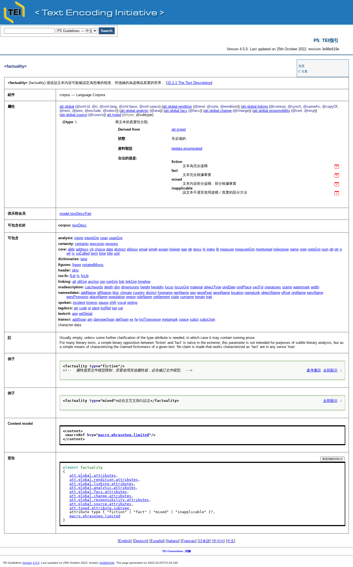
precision (97, 244)
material (196, 287)
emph (153, 249)
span (104, 238)
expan (163, 249)
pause (103, 302)
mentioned (264, 249)
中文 (230, 541)
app (75, 314)
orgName (299, 293)
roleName (144, 297)
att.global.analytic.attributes (102, 488)
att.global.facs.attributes (98, 492)
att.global (67, 106)
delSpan (122, 319)
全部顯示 (330, 370)
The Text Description (189, 83)
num (325, 249)
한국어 (218, 541)
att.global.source (74, 115)
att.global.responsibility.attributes (109, 500)
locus (169, 287)
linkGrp (131, 281)
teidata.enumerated (187, 148)
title (110, 253)
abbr (71, 249)
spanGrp (115, 238)
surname (187, 297)
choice (100, 249)
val (120, 308)
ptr (337, 249)
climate (126, 293)
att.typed (114, 115)
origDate (229, 287)
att (76, 308)
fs (78, 276)
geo (193, 293)
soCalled (83, 253)
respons (111, 244)
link (121, 281)
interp (78, 238)
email (143, 249)
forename (165, 293)
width (315, 287)
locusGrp (182, 287)
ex (131, 319)
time (102, 253)
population (117, 297)
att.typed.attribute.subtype (99, 508)
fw (136, 319)
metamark (170, 319)
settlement (161, 297)
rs (73, 253)
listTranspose (150, 319)
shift (112, 302)
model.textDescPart (75, 214)
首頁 (301, 66)
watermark (301, 287)
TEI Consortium (172, 551)
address (82, 249)
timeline (144, 281)
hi (204, 249)
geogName (221, 293)
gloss (197, 249)
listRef (106, 308)
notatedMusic (93, 265)
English (125, 541)
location (237, 293)
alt (74, 281)
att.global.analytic (135, 111)
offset (285, 293)
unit (117, 253)
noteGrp (314, 249)
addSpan (79, 319)
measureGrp (245, 249)
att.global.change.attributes (100, 496)
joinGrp (112, 281)
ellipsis (132, 249)
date (109, 249)
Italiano (172, 541)
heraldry (157, 287)
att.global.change (218, 111)
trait (209, 297)
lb (217, 249)
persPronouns (77, 297)
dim (117, 287)
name (294, 249)
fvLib (85, 276)
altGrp (82, 281)
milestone (281, 249)
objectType (212, 287)
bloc (116, 293)
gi (89, 308)
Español (157, 541)
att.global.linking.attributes (101, 484)
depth (108, 287)
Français (189, 541)
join (102, 281)
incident (79, 302)
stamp (287, 287)
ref (68, 253)
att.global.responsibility (271, 111)
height (145, 287)
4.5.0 (36, 562)
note (303, 249)
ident (96, 308)
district (151, 293)
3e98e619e (107, 562)
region (131, 297)
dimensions (130, 287)
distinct (120, 249)
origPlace (244, 287)
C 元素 (302, 71)
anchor (93, 281)
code (83, 308)
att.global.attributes (92, 475)
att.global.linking (255, 106)
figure (76, 265)
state (175, 297)
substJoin (207, 319)
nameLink (252, 293)
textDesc (79, 225)
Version (27, 562)
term (94, 253)
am (89, 319)
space (184, 319)
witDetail (85, 314)
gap (184, 249)
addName (88, 293)
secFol (258, 287)
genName (181, 293)
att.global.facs (176, 111)
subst (194, 319)
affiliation (104, 293)
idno (75, 270)
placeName (99, 297)
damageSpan (103, 319)
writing (132, 302)
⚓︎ (75, 122)
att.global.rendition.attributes (103, 480)
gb (190, 249)
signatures (272, 287)
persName (315, 293)
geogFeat (204, 293)
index (211, 249)
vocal (121, 302)
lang (84, 259)
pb (331, 249)
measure (227, 249)
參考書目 (314, 370)
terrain (200, 297)
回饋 (188, 551)
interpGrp (91, 238)
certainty (82, 244)
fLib (73, 276)
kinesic (92, 302)
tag (114, 308)
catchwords (94, 287)
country (139, 293)
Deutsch (140, 541)
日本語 (204, 541)
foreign (174, 249)
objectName (270, 293)
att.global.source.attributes (100, 504)
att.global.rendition (177, 106)
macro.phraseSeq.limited (123, 435)
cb (91, 249)
